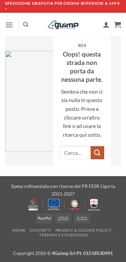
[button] (9, 25)
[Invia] (97, 152)
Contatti (40, 230)
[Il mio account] (106, 24)
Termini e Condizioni (63, 234)
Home (19, 230)
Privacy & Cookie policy (83, 230)
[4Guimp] (63, 25)
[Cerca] (25, 24)
